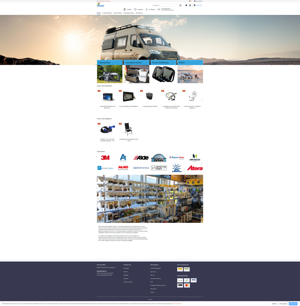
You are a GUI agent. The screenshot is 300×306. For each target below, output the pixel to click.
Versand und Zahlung (155, 278)
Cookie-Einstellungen (155, 268)
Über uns (152, 275)
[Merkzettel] (186, 5)
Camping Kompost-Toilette (196, 106)
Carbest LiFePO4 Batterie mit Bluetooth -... (154, 107)
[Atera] (194, 167)
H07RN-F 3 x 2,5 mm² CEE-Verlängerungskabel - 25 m (107, 139)
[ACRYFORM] (105, 167)
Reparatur (126, 278)
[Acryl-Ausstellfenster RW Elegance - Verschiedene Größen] (175, 96)
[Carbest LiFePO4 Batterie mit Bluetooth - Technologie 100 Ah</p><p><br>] (154, 96)
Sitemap (152, 292)
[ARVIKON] (194, 157)
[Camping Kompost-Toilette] (196, 96)
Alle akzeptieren (283, 303)
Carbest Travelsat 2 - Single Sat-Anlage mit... (111, 107)
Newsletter (126, 268)
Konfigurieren (293, 303)
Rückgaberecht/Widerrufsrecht (158, 285)
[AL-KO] (123, 167)
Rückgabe (126, 275)
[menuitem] (167, 5)
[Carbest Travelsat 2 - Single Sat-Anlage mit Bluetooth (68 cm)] (112, 96)
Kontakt (108, 1)
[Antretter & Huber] (159, 167)
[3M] (105, 157)
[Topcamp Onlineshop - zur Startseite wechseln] (110, 4)
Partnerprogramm (128, 282)
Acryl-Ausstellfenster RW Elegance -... (175, 107)
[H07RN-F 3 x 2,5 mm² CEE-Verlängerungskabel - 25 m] (107, 129)
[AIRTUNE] (123, 157)
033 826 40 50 (102, 1)
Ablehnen (274, 303)
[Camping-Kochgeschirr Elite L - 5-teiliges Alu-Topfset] (133, 96)
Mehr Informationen (176, 303)
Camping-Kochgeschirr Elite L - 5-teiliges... (133, 107)
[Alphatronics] (141, 167)
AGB (151, 282)
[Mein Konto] (190, 5)
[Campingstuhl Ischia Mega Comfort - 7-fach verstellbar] (129, 129)
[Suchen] (180, 5)
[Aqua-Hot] (177, 157)
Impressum (153, 271)
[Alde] (141, 157)
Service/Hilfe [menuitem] (198, 1)
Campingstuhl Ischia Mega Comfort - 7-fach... (128, 139)
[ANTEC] (159, 157)
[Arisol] (177, 167)
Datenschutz (153, 288)
